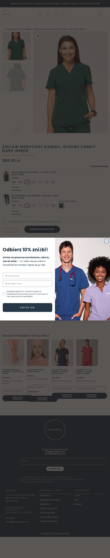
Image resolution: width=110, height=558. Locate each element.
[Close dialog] (106, 241)
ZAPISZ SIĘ (27, 307)
